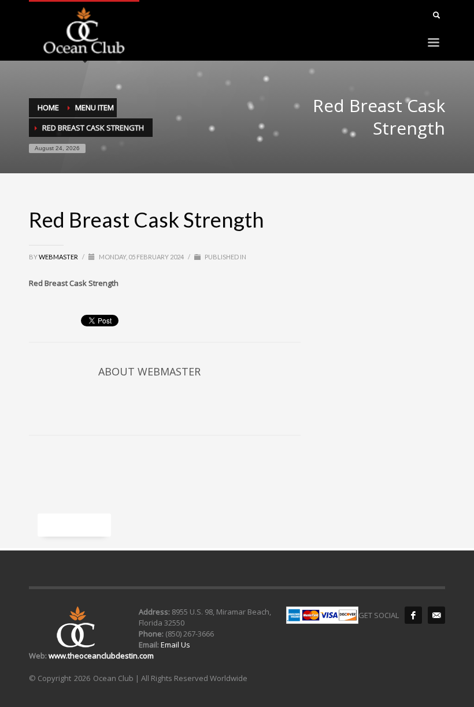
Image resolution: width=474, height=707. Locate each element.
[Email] (436, 615)
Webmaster (59, 257)
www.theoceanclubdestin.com (101, 655)
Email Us (174, 644)
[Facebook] (413, 615)
